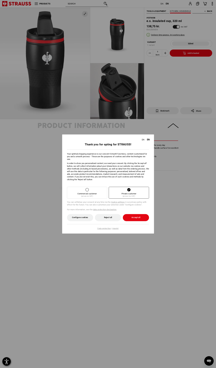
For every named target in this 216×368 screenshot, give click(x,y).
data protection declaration (105, 209)
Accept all (136, 217)
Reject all (108, 217)
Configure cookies (80, 217)
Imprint (115, 228)
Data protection (104, 228)
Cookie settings (118, 202)
